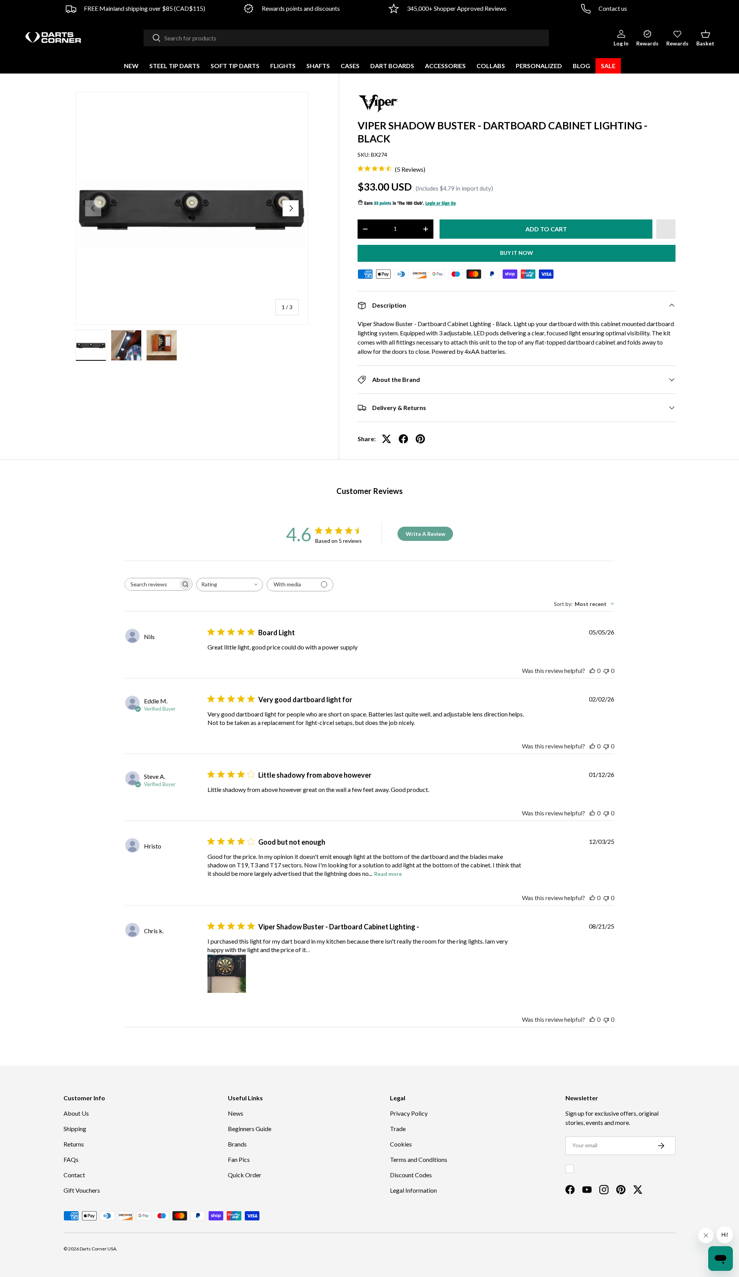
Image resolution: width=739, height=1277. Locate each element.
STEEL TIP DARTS (174, 65)
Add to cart (546, 229)
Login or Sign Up (440, 203)
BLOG (581, 65)
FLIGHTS (283, 65)
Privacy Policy (409, 1113)
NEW (131, 65)
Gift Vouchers (82, 1190)
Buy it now (516, 252)
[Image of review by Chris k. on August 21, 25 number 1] (226, 973)
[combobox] (346, 38)
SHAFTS (318, 65)
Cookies (401, 1144)
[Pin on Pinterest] (420, 438)
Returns (74, 1144)
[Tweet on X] (386, 438)
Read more (388, 873)
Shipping (75, 1128)
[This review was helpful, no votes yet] (592, 670)
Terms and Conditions (418, 1159)
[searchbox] (151, 584)
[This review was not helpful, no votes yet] (606, 670)
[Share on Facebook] (403, 438)
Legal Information (413, 1190)
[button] (705, 37)
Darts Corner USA (98, 1249)
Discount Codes (411, 1174)
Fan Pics (239, 1159)
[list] (192, 208)
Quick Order (244, 1174)
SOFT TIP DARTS (235, 65)
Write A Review (425, 534)
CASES (350, 65)
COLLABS (491, 65)
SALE (608, 65)
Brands (237, 1144)
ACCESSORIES (445, 65)
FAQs (71, 1159)
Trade (398, 1128)
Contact (74, 1174)
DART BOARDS (392, 65)
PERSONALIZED (539, 65)
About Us (76, 1113)
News (235, 1113)
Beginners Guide (249, 1128)
